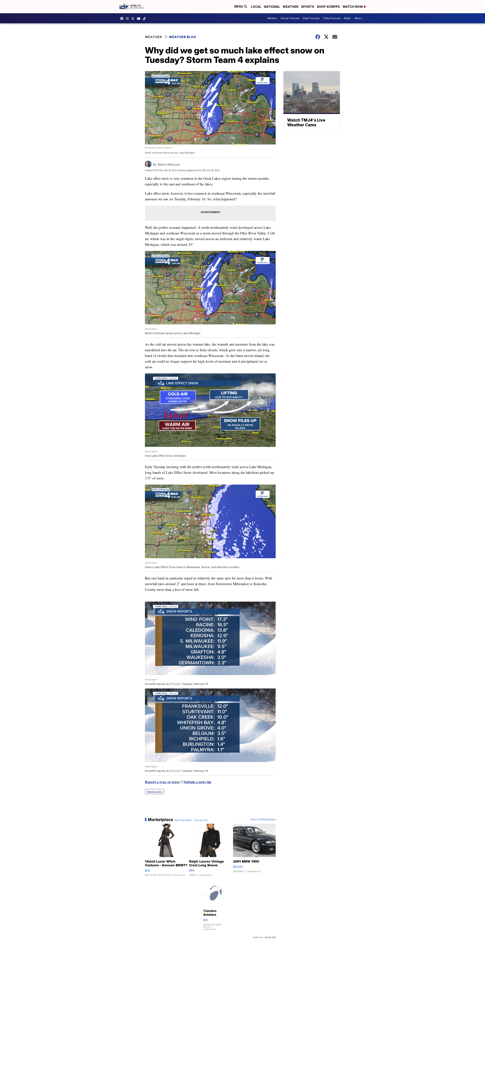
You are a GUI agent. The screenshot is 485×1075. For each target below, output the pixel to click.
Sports (307, 7)
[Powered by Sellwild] (270, 937)
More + (359, 18)
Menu (239, 6)
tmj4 (122, 18)
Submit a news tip (197, 781)
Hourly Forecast (290, 18)
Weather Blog (182, 37)
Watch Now (353, 7)
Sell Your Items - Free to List (191, 820)
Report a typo (154, 791)
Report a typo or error (162, 781)
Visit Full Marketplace (263, 819)
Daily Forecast (311, 18)
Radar (347, 18)
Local (256, 7)
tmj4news (128, 18)
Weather (290, 7)
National (272, 7)
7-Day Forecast (331, 18)
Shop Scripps (328, 7)
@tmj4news (145, 18)
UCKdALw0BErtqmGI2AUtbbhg (139, 18)
